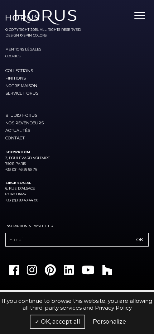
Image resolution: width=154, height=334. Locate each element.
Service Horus (21, 93)
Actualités (17, 130)
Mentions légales (23, 49)
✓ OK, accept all (57, 321)
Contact (15, 137)
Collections (19, 70)
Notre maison (21, 85)
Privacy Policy (113, 307)
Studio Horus (21, 115)
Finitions (15, 78)
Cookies (12, 56)
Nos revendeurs (24, 122)
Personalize (109, 321)
